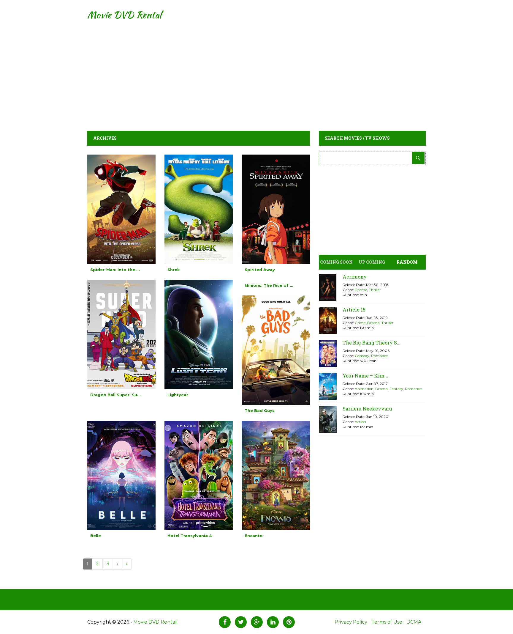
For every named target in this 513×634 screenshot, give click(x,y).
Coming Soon (336, 262)
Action (360, 421)
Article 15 (354, 309)
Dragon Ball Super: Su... (115, 394)
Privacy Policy (351, 622)
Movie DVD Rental (124, 15)
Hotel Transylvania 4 (189, 535)
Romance (379, 355)
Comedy (362, 355)
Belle (95, 535)
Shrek (173, 269)
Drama (361, 289)
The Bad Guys (260, 410)
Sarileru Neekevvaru (367, 408)
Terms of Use (386, 622)
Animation (364, 388)
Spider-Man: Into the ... (115, 269)
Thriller (375, 289)
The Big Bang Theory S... (371, 342)
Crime (360, 322)
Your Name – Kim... (365, 375)
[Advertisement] (256, 71)
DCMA (413, 622)
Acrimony (355, 276)
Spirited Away (260, 269)
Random (407, 262)
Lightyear (177, 394)
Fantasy (396, 388)
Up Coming (372, 262)
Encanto (254, 535)
